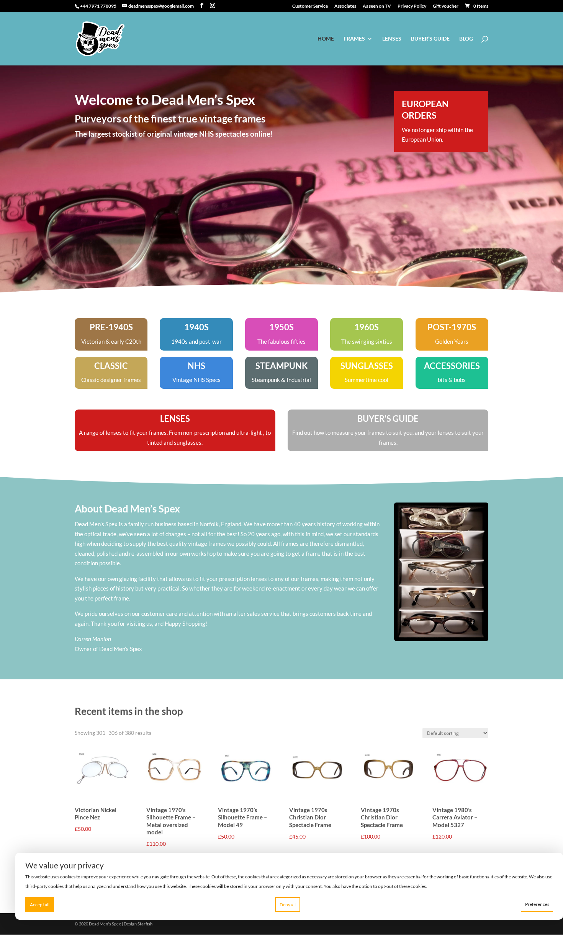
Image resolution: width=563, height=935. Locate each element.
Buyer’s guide (430, 39)
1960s (366, 327)
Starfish (144, 923)
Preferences (537, 904)
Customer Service (310, 6)
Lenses (391, 39)
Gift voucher (445, 6)
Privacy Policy (412, 6)
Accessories (452, 366)
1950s (281, 327)
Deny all (288, 904)
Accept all (39, 904)
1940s (196, 327)
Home (326, 39)
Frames (354, 39)
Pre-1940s (111, 327)
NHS (196, 366)
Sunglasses (366, 366)
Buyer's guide (388, 418)
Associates (345, 6)
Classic (111, 366)
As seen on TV (377, 6)
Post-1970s (451, 327)
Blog (466, 39)
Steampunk (281, 366)
